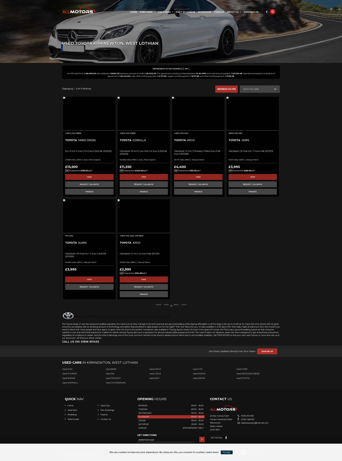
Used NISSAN (68, 378)
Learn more (212, 452)
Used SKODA (199, 378)
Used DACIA (155, 369)
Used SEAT (154, 378)
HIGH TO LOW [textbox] (251, 89)
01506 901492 (247, 416)
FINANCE (89, 192)
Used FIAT (197, 369)
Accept (226, 452)
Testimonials (73, 419)
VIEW (89, 177)
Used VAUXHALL (70, 383)
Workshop (204, 12)
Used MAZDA (199, 373)
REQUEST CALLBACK (89, 184)
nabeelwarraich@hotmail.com (254, 423)
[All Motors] (79, 10)
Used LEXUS (155, 373)
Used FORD (242, 369)
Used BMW (111, 369)
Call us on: (80, 341)
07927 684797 (247, 419)
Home (133, 12)
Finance (219, 12)
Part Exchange (185, 12)
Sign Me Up (267, 351)
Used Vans (164, 12)
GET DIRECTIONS (147, 435)
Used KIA (110, 373)
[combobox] (260, 89)
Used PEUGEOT (113, 378)
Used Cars (146, 12)
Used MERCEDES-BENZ (248, 373)
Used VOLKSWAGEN (115, 383)
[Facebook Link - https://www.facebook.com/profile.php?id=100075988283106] (267, 12)
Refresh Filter (226, 89)
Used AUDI (67, 369)
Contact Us (251, 12)
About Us (232, 12)
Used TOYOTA (243, 378)
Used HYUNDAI (69, 373)
